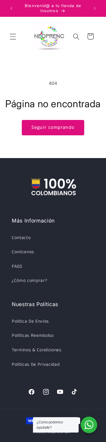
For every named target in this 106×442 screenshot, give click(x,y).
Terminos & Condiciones (37, 350)
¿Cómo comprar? (29, 280)
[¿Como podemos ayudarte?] (89, 425)
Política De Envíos (30, 321)
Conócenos (23, 252)
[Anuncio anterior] (11, 8)
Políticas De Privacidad (35, 364)
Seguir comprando (53, 127)
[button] (13, 36)
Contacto (21, 238)
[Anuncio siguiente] (94, 8)
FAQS (17, 266)
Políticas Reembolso (33, 335)
